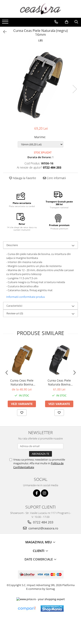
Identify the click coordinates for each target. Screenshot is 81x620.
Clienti (39, 551)
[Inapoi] (3, 32)
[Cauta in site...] (76, 22)
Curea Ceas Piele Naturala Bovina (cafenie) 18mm (21, 382)
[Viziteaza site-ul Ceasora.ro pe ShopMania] (52, 608)
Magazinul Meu (39, 542)
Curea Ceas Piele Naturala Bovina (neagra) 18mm (59, 382)
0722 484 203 (42, 522)
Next (74, 89)
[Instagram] (44, 493)
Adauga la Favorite (24, 178)
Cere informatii (56, 178)
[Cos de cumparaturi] (66, 22)
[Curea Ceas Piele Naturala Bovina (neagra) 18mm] (59, 359)
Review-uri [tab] (14, 313)
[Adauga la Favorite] (22, 412)
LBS (40, 40)
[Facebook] (36, 493)
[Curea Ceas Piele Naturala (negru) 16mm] (40, 85)
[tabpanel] (40, 85)
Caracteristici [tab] (14, 306)
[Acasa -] (40, 9)
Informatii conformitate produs (25, 297)
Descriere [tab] (12, 245)
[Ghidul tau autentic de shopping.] (26, 608)
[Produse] (5, 23)
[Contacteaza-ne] (56, 22)
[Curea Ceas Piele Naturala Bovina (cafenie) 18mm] (21, 359)
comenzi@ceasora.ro (43, 528)
